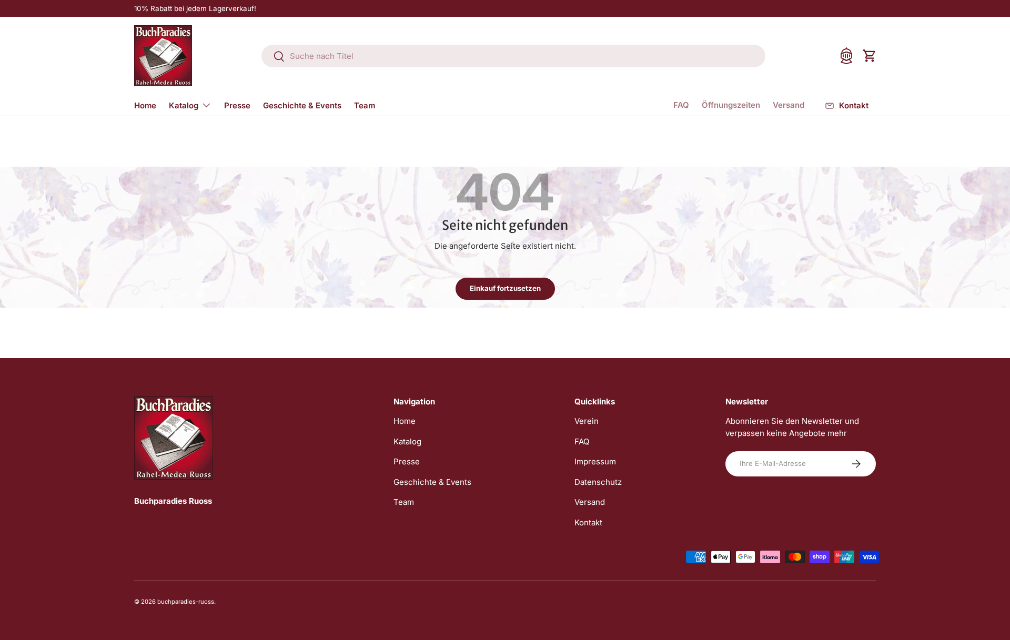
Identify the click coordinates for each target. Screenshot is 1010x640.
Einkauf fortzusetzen (505, 288)
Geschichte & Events (302, 105)
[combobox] (513, 56)
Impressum (595, 461)
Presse (237, 105)
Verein (586, 421)
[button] (869, 55)
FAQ (681, 105)
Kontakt (588, 522)
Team (364, 105)
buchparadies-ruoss (185, 601)
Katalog (183, 105)
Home (145, 105)
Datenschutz (598, 482)
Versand (788, 105)
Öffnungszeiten (731, 105)
